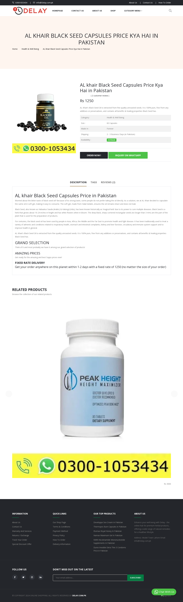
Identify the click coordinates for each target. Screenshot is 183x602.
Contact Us (148, 2)
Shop (113, 10)
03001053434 (21, 2)
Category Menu (132, 10)
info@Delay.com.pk (44, 2)
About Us (133, 2)
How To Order (164, 2)
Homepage (57, 10)
